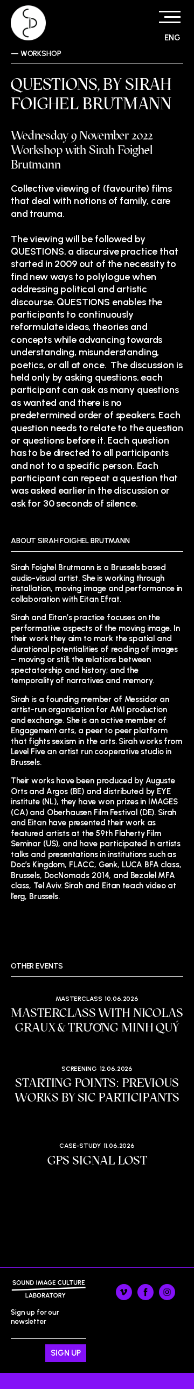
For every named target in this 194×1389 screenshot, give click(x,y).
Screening (79, 1068)
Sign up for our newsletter (35, 1328)
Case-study (80, 1145)
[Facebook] (145, 1298)
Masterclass (79, 998)
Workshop (40, 53)
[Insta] (167, 1298)
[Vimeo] (124, 1298)
